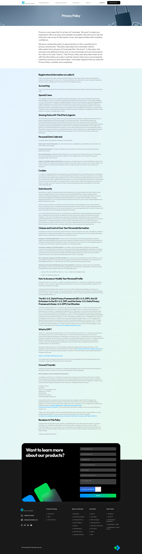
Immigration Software (78, 534)
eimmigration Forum (78, 519)
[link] (28, 2)
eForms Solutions (52, 519)
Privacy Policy (94, 528)
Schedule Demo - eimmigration (111, 520)
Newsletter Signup (77, 528)
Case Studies (94, 516)
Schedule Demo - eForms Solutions (113, 528)
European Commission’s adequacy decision (89, 349)
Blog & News (76, 513)
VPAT (92, 534)
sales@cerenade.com (31, 520)
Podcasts (75, 525)
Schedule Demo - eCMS (113, 524)
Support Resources (77, 531)
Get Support (110, 513)
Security (92, 531)
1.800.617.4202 (29, 515)
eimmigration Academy (78, 516)
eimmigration (51, 513)
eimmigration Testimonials (97, 525)
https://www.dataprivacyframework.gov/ (69, 325)
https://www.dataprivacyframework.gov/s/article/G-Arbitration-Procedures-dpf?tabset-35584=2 (69, 416)
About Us (93, 513)
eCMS (49, 516)
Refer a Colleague (95, 519)
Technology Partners (95, 522)
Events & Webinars (77, 522)
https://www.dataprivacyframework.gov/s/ (51, 356)
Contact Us (110, 516)
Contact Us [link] (102, 2)
